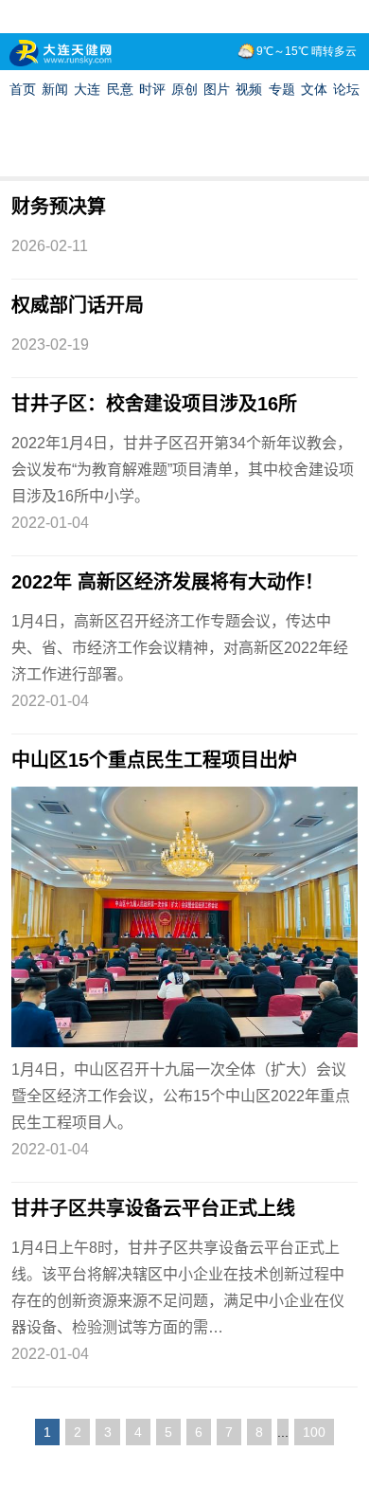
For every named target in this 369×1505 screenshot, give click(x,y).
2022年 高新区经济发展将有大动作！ (167, 581)
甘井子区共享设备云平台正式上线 (153, 1208)
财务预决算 (58, 206)
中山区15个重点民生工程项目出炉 (154, 760)
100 (314, 1432)
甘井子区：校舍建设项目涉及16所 (154, 403)
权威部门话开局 (77, 305)
